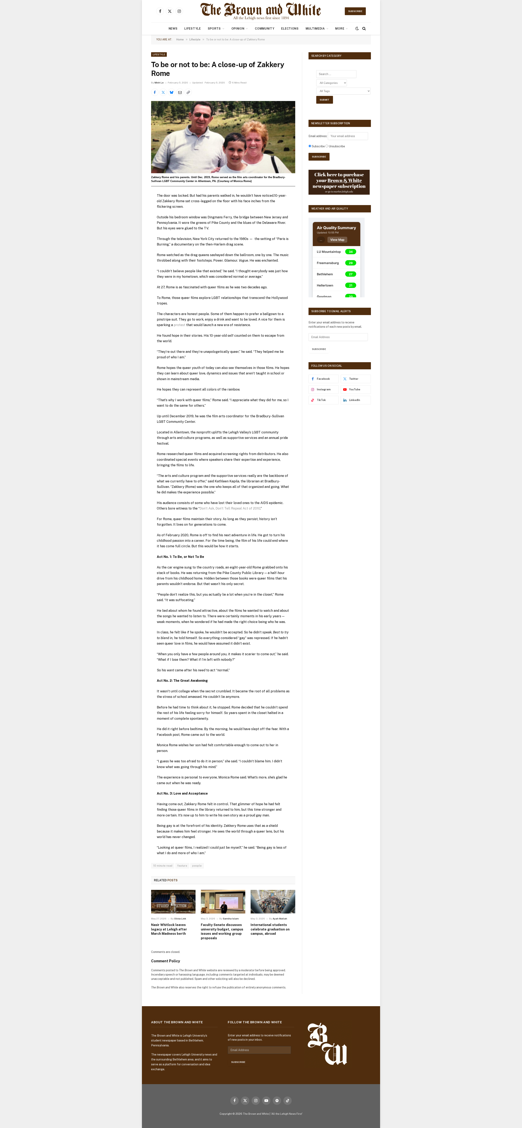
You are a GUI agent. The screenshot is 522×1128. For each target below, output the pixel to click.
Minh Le (159, 82)
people (197, 865)
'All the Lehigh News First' (287, 1113)
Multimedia (315, 28)
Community (264, 28)
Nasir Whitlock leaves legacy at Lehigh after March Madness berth (169, 929)
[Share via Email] (180, 92)
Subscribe (355, 11)
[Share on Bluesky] (171, 92)
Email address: (318, 136)
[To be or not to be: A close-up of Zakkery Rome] (223, 137)
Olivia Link (180, 918)
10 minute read (162, 865)
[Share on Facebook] (154, 92)
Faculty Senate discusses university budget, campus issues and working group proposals (222, 931)
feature (182, 865)
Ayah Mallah (280, 918)
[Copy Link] (188, 92)
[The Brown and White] (260, 11)
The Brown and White (256, 1113)
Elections (290, 28)
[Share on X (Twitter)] (163, 92)
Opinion (237, 28)
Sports (214, 28)
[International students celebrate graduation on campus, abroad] (273, 902)
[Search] (364, 28)
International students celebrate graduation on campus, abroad (270, 929)
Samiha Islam (231, 918)
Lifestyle (192, 28)
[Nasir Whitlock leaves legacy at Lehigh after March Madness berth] (173, 902)
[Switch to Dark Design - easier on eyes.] (357, 28)
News (173, 28)
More (339, 28)
